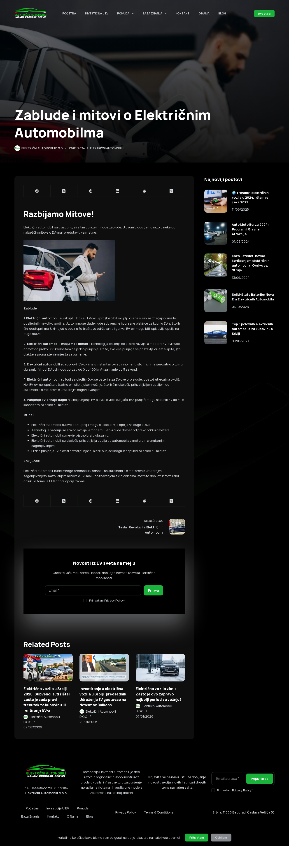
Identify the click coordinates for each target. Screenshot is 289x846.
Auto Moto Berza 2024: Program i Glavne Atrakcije (250, 229)
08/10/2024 (240, 341)
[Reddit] (144, 191)
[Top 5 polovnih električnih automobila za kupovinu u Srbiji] (215, 332)
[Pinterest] (90, 191)
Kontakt (182, 13)
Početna (69, 13)
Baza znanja (152, 13)
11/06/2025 (240, 209)
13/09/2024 (240, 277)
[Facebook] (37, 191)
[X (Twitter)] (64, 191)
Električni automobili (107, 148)
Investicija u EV (96, 13)
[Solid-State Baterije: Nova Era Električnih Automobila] (215, 300)
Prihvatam (196, 837)
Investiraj (264, 14)
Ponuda (123, 13)
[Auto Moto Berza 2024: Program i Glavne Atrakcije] (215, 233)
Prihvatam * (107, 600)
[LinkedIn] (117, 191)
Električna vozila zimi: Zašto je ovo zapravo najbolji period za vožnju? (159, 694)
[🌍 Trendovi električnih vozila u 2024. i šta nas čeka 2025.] (215, 201)
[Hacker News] (171, 191)
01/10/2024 (240, 306)
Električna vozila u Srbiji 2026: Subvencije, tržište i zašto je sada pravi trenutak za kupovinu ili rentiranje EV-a (46, 699)
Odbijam (221, 837)
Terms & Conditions (158, 812)
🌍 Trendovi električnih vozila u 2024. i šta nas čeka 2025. (250, 197)
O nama (204, 13)
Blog (222, 13)
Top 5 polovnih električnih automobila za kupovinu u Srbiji (252, 329)
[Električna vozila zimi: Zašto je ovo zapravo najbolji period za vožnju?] (160, 667)
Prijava (153, 590)
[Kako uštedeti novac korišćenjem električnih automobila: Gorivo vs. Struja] (215, 265)
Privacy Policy (114, 600)
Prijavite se (259, 778)
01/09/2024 (241, 241)
